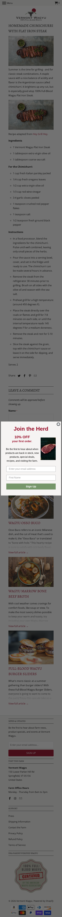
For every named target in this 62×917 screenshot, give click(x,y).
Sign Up (31, 486)
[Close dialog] (58, 424)
